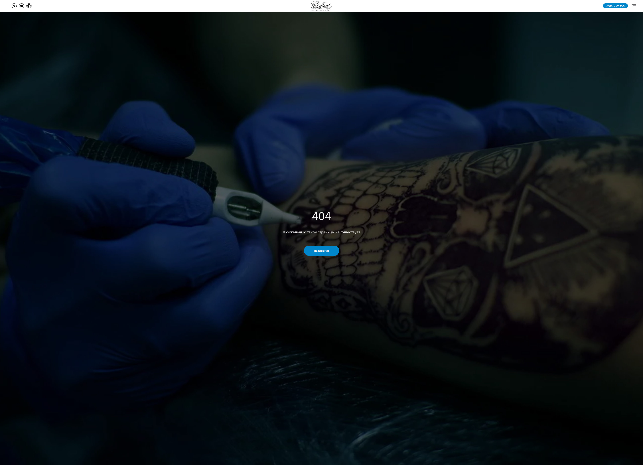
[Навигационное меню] (634, 6)
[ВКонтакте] (21, 7)
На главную (321, 250)
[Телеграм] (14, 7)
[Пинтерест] (28, 7)
